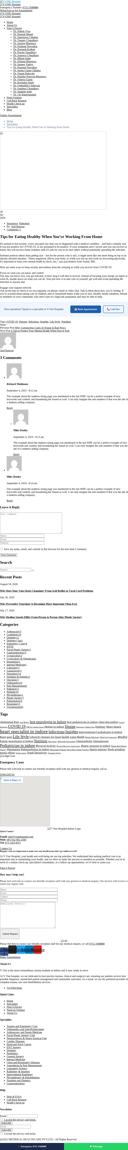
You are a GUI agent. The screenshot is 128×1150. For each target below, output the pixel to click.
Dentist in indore (54, 726)
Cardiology (14, 634)
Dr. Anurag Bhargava (24, 43)
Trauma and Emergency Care (22, 1026)
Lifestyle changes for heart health (49, 737)
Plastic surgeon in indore (95, 745)
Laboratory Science (17, 1068)
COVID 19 (12, 321)
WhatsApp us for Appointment (16, 10)
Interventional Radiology (20, 1074)
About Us (12, 25)
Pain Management (17, 685)
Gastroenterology (16, 652)
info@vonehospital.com (20, 836)
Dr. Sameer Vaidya (23, 64)
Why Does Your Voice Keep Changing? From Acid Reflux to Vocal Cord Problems (46, 590)
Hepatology (13, 661)
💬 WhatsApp (96, 1146)
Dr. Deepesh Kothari (24, 49)
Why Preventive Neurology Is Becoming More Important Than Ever (38, 603)
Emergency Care (17, 643)
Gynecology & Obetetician (21, 658)
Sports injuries (98, 749)
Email (3, 1116)
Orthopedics (14, 682)
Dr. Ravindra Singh (23, 82)
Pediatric (12, 691)
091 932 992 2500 (16, 839)
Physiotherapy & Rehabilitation (23, 1077)
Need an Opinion (16, 1010)
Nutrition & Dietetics (18, 676)
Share (3, 324)
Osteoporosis (101, 741)
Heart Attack (113, 726)
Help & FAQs (14, 1096)
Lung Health (77, 737)
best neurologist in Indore (48, 722)
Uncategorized (15, 707)
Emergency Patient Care (85, 727)
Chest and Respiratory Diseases (23, 1062)
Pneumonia (13, 749)
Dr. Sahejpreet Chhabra (25, 37)
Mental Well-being (92, 737)
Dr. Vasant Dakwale (23, 73)
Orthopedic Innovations (66, 741)
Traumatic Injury (54, 753)
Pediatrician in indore (17, 745)
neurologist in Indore (20, 741)
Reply (10, 408)
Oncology (12, 679)
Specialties (12, 106)
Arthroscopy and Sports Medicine (24, 1032)
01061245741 (7, 774)
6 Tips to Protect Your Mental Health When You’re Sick (40, 330)
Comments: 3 (14, 229)
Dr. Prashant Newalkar (25, 46)
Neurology (12, 124)
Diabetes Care (15, 640)
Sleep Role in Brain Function (78, 750)
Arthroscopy (14, 631)
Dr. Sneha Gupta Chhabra (27, 70)
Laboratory (13, 667)
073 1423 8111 (13, 842)
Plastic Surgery (15, 698)
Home (10, 22)
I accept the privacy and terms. (20, 1119)
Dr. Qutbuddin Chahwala (26, 85)
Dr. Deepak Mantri (23, 34)
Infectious (33, 321)
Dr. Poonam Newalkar (25, 67)
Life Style (55, 321)
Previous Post (7, 327)
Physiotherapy (15, 694)
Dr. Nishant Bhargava (24, 61)
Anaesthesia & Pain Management (24, 1065)
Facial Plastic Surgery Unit (21, 1035)
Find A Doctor (14, 28)
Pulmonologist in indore (35, 749)
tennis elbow (7, 752)
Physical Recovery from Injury (68, 746)
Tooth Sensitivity (37, 752)
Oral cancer (52, 741)
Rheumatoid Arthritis (58, 750)
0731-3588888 (30, 7)
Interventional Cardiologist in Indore (100, 732)
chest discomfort (108, 722)
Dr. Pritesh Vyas (21, 31)
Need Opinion (14, 97)
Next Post (5, 330)
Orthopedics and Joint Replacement (25, 1029)
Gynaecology (14, 655)
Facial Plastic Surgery (19, 649)
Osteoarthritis (84, 741)
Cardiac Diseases (16, 1041)
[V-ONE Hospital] (10, 1)
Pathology (24, 223)
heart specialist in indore (24, 731)
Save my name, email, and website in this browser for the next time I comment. (45, 549)
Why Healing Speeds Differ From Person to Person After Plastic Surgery (41, 617)
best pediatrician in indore (82, 722)
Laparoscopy (14, 670)
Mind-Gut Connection (108, 737)
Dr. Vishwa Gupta (22, 79)
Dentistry (13, 637)
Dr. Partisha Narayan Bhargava (29, 76)
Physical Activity (46, 745)
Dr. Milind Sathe (22, 58)
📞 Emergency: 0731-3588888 (32, 1146)
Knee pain (6, 737)
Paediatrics (12, 1053)
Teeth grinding (116, 749)
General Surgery (15, 1056)
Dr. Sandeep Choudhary (26, 88)
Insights (44, 321)
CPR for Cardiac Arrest (35, 727)
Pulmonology (14, 701)
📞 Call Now (113, 309)
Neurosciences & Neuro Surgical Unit (27, 1038)
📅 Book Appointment (85, 309)
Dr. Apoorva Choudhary (26, 55)
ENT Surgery (14, 1047)
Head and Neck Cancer (19, 1044)
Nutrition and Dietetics (18, 1080)
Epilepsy (100, 726)
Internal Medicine (16, 664)
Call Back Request (16, 100)
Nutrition (66, 321)
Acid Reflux (24, 722)
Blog (9, 109)
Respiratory (13, 704)
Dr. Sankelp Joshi (22, 91)
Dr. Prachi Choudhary (24, 52)
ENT (10, 646)
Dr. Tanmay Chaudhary (25, 40)
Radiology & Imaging (18, 1071)
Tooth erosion (21, 753)
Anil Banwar (18, 226)
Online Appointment (11, 115)
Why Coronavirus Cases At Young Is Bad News (40, 327)
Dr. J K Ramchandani (24, 94)
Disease (23, 321)
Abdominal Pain (9, 722)
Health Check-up (16, 103)
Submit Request (10, 934)
